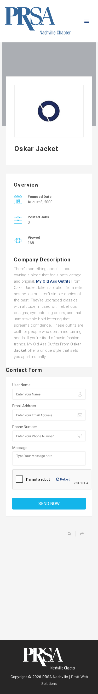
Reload (64, 479)
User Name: (21, 385)
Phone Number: (25, 427)
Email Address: (24, 406)
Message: (20, 448)
